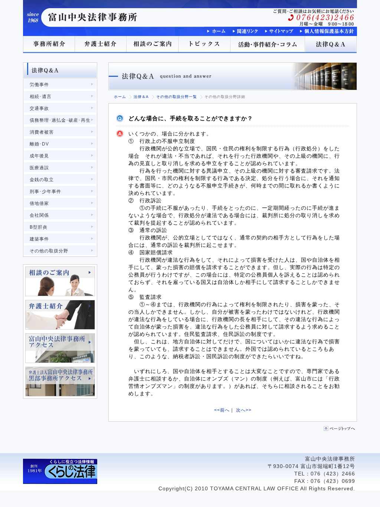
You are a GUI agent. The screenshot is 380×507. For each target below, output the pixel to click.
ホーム (120, 97)
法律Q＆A (331, 44)
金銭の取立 (42, 179)
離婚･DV (39, 144)
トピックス (205, 44)
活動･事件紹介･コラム (268, 44)
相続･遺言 (41, 96)
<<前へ (222, 410)
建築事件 (39, 239)
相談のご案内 (153, 44)
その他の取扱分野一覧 (176, 97)
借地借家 (39, 203)
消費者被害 (42, 132)
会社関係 (39, 215)
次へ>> (244, 410)
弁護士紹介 (101, 44)
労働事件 (39, 84)
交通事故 (39, 108)
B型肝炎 (39, 227)
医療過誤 (39, 167)
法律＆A (141, 97)
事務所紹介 (49, 44)
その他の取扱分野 (49, 251)
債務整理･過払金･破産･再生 (60, 120)
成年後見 (39, 155)
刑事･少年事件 (45, 191)
